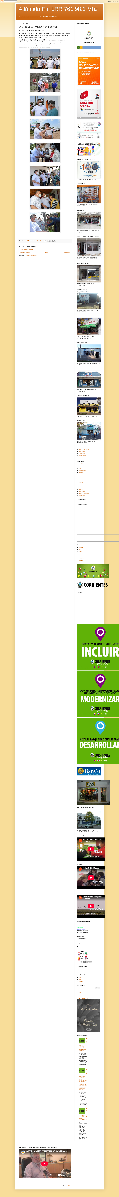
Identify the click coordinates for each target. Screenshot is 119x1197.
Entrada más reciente (24, 252)
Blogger (69, 1185)
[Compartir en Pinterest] (55, 241)
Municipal (81, 457)
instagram (81, 480)
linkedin (81, 555)
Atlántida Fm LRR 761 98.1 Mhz (58, 9)
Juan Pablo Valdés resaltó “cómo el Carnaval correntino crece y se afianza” (83, 1115)
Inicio (46, 252)
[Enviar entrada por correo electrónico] (45, 240)
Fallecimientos (82, 455)
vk (79, 557)
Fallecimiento (82, 453)
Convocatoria (82, 451)
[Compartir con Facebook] (53, 241)
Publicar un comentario (27, 249)
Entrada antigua (67, 252)
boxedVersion (82, 464)
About (80, 979)
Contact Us (81, 981)
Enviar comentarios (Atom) (32, 255)
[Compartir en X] (51, 241)
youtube (81, 560)
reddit (80, 551)
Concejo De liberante (84, 493)
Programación (82, 470)
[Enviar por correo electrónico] (48, 241)
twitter (80, 479)
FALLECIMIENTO (82, 998)
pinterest (81, 482)
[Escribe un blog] (49, 241)
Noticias (81, 489)
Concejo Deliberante (84, 449)
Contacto (81, 472)
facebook (81, 477)
